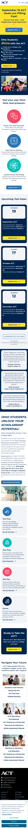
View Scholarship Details (11, 482)
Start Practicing (8, 561)
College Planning (14, 696)
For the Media (19, 797)
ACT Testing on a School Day (14, 722)
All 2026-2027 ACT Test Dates (14, 336)
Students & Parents (9, 778)
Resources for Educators (14, 725)
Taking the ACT (14, 690)
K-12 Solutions (14, 719)
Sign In (17, 799)
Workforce (6, 785)
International (7, 787)
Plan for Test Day (9, 590)
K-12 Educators (14, 751)
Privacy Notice (7, 814)
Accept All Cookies (14, 825)
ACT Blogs (18, 792)
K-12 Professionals (9, 780)
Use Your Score (8, 619)
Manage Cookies (14, 817)
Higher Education (9, 782)
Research (18, 794)
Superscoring (6, 456)
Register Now (13, 30)
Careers (3, 794)
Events (3, 797)
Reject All (14, 821)
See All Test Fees (9, 532)
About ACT (4, 792)
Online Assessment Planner (14, 728)
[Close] (26, 802)
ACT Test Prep (14, 693)
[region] (14, 814)
